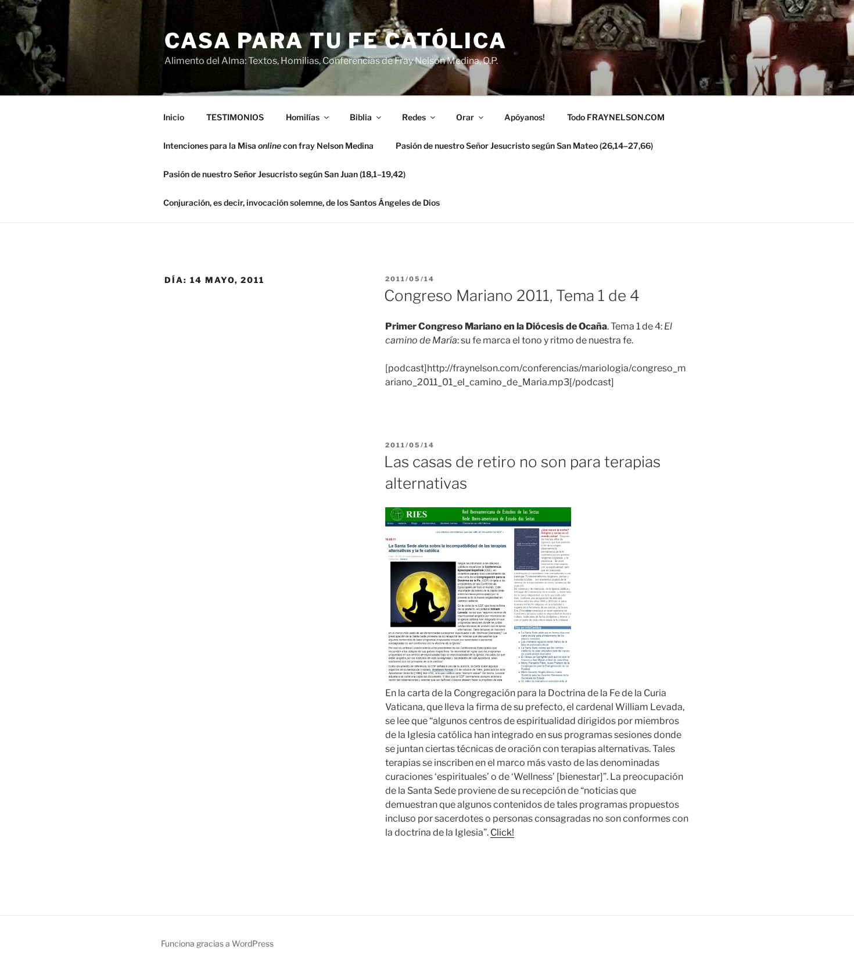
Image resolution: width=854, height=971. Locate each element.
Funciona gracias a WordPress (217, 943)
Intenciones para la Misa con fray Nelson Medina (268, 146)
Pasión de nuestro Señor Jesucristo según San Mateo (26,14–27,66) (524, 146)
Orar (465, 117)
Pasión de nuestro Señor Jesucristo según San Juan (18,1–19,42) (284, 174)
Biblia (361, 117)
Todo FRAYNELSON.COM (616, 117)
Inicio (173, 117)
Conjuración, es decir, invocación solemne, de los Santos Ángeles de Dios (301, 202)
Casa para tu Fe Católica (335, 40)
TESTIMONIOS (235, 117)
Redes (414, 117)
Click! (502, 832)
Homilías (303, 117)
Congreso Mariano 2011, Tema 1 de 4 (512, 295)
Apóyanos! (524, 117)
